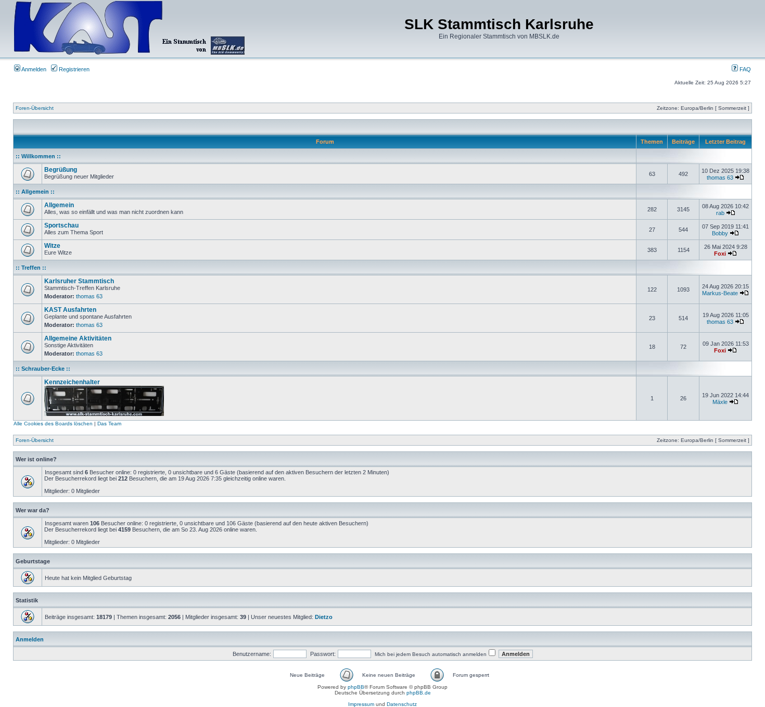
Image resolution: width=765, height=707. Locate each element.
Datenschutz (402, 704)
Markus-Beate (720, 293)
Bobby (720, 233)
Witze (52, 245)
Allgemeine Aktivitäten (77, 338)
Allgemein (59, 205)
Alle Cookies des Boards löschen (53, 423)
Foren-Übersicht (35, 108)
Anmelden (33, 69)
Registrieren (73, 69)
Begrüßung (60, 169)
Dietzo (324, 617)
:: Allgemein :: (35, 191)
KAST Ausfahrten (70, 309)
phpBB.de (418, 693)
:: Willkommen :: (38, 156)
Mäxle (720, 402)
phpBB (356, 687)
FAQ (744, 69)
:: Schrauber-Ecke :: (43, 368)
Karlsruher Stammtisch (79, 281)
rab (720, 213)
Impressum (361, 704)
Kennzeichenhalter (72, 382)
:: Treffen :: (31, 267)
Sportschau (61, 225)
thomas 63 (720, 177)
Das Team (109, 423)
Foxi (720, 253)
